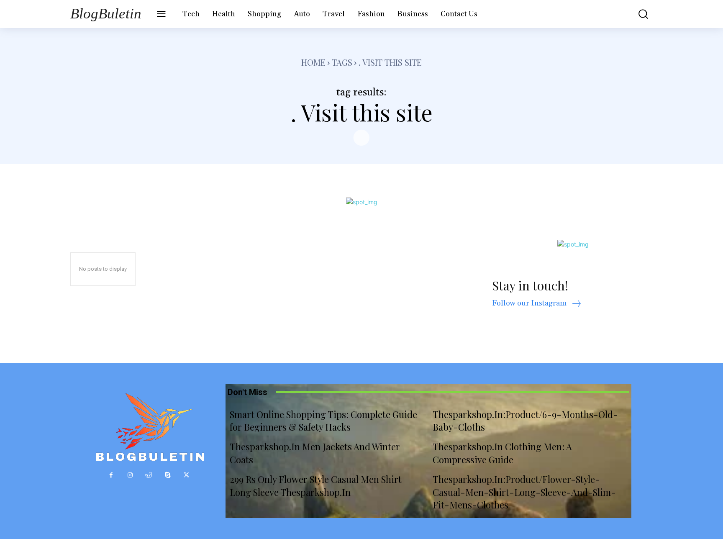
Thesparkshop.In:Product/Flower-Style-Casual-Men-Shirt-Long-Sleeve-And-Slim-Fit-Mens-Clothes (524, 492)
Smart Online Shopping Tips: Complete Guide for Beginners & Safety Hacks (323, 421)
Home (313, 62)
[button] (637, 14)
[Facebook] (111, 475)
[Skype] (167, 475)
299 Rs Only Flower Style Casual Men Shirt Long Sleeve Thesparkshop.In (316, 485)
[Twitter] (186, 475)
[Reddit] (148, 475)
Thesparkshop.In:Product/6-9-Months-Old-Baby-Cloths (525, 421)
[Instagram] (130, 475)
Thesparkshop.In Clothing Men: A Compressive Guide (502, 453)
